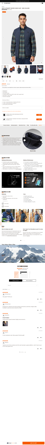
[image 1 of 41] (5, 69)
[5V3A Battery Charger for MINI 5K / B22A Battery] (4, 119)
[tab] (6, 125)
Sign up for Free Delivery (22, 1)
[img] (5, 292)
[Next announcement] (42, 1)
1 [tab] (20, 240)
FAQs (28, 125)
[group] (8, 215)
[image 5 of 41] (33, 69)
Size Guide (41, 78)
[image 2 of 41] (12, 69)
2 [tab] (22, 240)
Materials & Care (22, 125)
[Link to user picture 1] (5, 323)
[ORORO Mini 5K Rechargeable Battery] (4, 115)
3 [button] (22, 352)
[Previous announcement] (3, 1)
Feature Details (6, 125)
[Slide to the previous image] (3, 38)
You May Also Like (33, 125)
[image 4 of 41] (26, 69)
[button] (2, 3)
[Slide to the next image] (41, 38)
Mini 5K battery (19, 168)
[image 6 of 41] (40, 69)
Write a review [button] (16, 280)
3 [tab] (24, 240)
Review (40, 125)
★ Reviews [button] (0, 223)
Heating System (14, 125)
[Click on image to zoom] (41, 63)
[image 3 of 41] (19, 69)
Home (3, 6)
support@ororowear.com (12, 235)
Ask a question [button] (29, 280)
